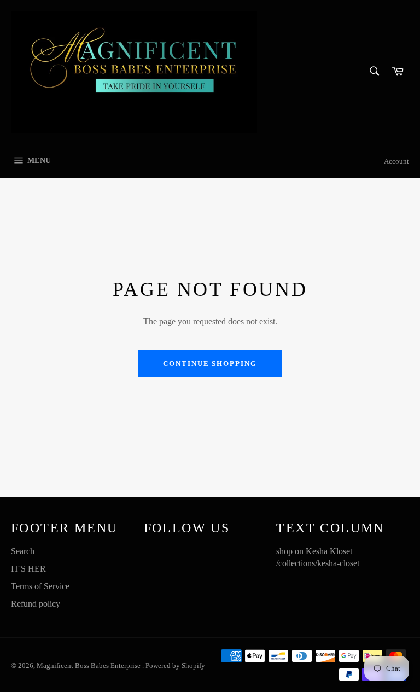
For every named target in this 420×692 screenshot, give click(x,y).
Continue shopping (210, 363)
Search (22, 551)
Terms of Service (40, 586)
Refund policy (35, 603)
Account (396, 161)
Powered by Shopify (175, 666)
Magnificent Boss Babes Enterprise (89, 666)
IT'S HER (28, 568)
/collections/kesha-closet (317, 563)
